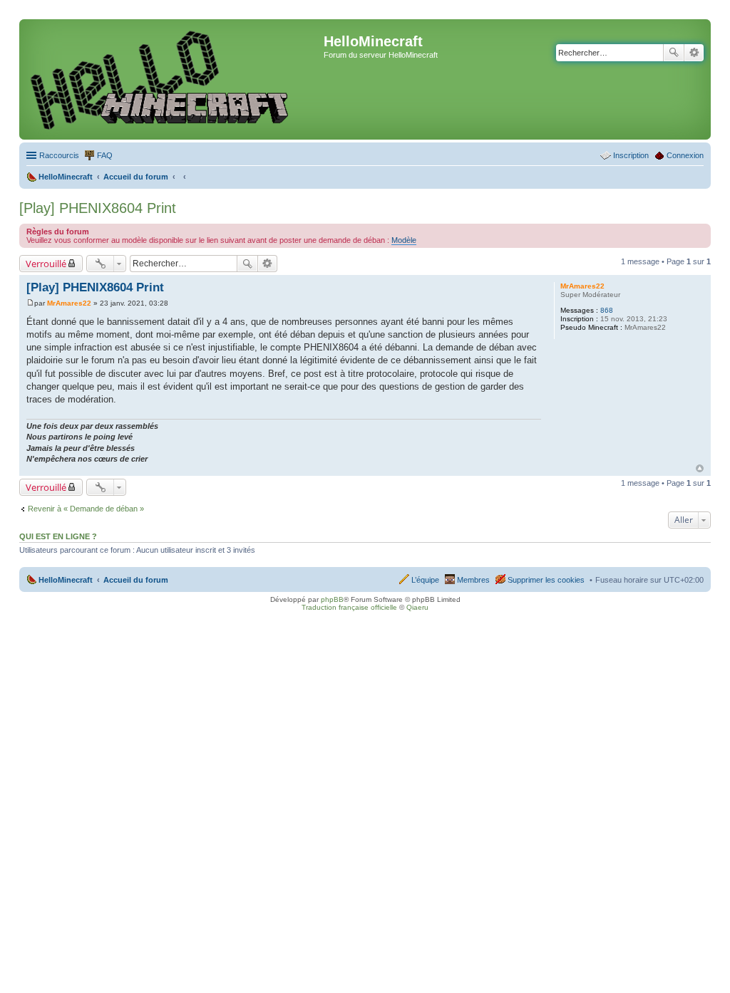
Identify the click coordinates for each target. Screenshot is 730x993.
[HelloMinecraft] (173, 79)
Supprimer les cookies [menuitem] (546, 580)
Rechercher (673, 52)
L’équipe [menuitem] (425, 580)
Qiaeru (417, 607)
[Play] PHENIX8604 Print (97, 208)
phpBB (332, 599)
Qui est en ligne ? (58, 536)
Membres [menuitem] (473, 580)
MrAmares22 (582, 286)
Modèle (403, 240)
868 (606, 310)
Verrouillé (46, 263)
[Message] (30, 303)
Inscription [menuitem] (631, 155)
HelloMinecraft (65, 580)
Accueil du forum (135, 580)
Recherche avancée (694, 52)
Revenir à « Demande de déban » (86, 508)
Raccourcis (59, 155)
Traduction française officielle (349, 607)
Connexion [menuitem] (685, 155)
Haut (700, 468)
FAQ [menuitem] (105, 155)
